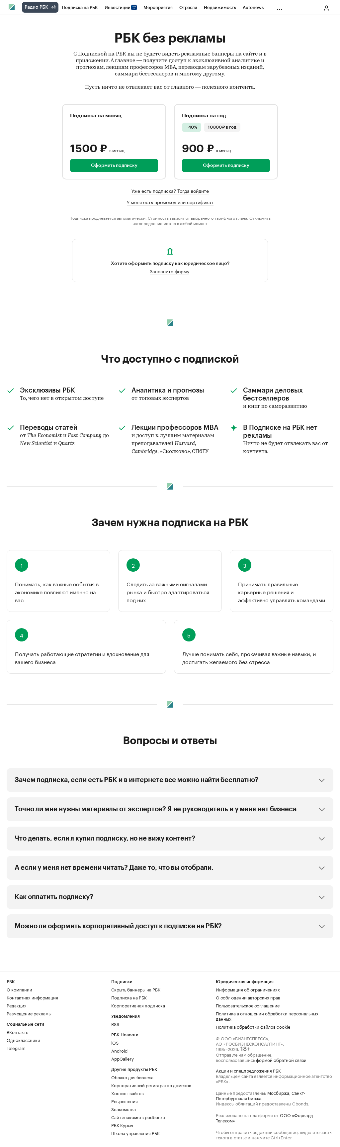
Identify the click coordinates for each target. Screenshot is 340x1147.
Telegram (16, 1047)
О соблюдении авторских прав (248, 997)
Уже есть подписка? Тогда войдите (170, 190)
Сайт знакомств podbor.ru (138, 1116)
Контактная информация (32, 997)
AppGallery (122, 1058)
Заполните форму (169, 271)
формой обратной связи (281, 1059)
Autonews (253, 7)
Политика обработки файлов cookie (253, 1026)
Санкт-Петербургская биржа (260, 1095)
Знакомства (123, 1108)
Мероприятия (158, 7)
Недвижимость (220, 7)
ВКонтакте (17, 1031)
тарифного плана (230, 217)
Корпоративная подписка (138, 1005)
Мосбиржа (278, 1092)
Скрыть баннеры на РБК (135, 989)
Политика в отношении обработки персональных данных (267, 1016)
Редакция (17, 1005)
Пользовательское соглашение (248, 1005)
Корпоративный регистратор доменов (151, 1085)
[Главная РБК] (12, 7)
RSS (115, 1023)
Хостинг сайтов (127, 1093)
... (280, 6)
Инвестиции (117, 7)
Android (119, 1050)
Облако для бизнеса (132, 1077)
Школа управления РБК (135, 1132)
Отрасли (188, 7)
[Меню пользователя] (326, 8)
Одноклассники (23, 1039)
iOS (115, 1042)
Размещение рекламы (29, 1013)
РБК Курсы (122, 1124)
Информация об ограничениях (248, 989)
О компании (19, 989)
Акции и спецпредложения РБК (248, 1070)
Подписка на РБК (80, 7)
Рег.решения (124, 1100)
